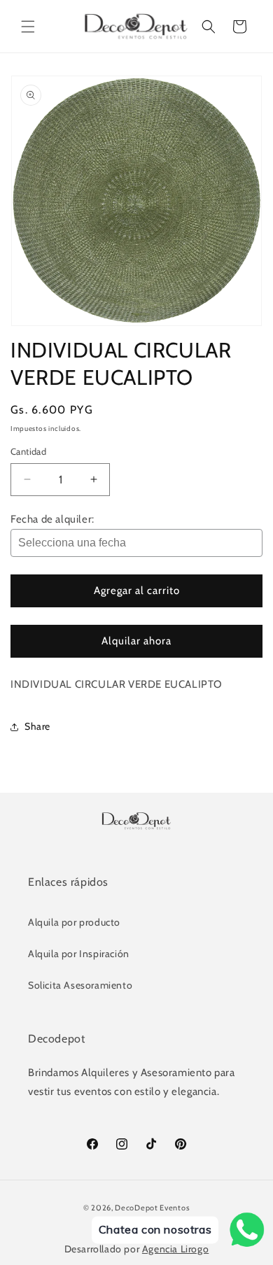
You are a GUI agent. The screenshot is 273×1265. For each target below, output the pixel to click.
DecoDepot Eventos (152, 1208)
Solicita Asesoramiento (80, 985)
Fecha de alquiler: (52, 519)
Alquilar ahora (137, 641)
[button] (28, 26)
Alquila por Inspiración (79, 953)
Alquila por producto (74, 922)
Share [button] (37, 726)
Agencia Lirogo (175, 1249)
